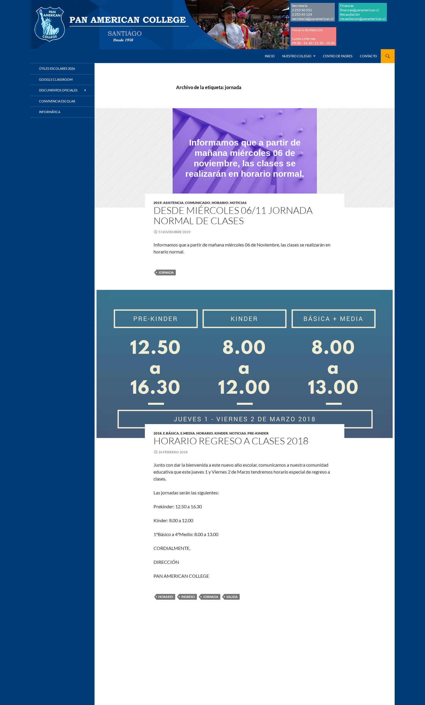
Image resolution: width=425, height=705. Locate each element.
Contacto (368, 56)
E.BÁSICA (171, 433)
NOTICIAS (238, 202)
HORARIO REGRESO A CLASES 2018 (231, 441)
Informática (49, 112)
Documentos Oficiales (58, 90)
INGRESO (188, 597)
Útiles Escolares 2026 (57, 68)
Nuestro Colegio (296, 56)
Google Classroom (56, 79)
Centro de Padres (337, 56)
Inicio (270, 56)
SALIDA (232, 597)
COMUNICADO (197, 202)
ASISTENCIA (173, 202)
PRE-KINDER (258, 433)
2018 (158, 433)
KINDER (221, 433)
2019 (158, 202)
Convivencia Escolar (57, 101)
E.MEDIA (187, 433)
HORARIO (220, 202)
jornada (166, 272)
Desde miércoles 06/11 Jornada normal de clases (233, 215)
